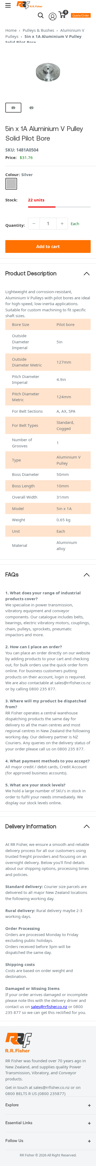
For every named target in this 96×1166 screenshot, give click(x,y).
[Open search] (41, 15)
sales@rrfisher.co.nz (49, 1006)
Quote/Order (81, 15)
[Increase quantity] (62, 223)
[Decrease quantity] (33, 223)
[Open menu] (8, 5)
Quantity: (15, 225)
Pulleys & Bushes (38, 30)
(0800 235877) (52, 1093)
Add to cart (48, 246)
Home (11, 30)
